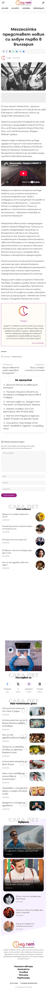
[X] (18, 687)
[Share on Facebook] (6, 51)
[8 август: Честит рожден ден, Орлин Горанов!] (8, 912)
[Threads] (40, 687)
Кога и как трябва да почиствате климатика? (13, 776)
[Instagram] (29, 687)
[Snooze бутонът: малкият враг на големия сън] (40, 529)
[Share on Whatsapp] (13, 51)
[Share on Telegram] (20, 51)
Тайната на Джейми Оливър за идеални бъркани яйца (13, 750)
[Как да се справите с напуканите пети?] (8, 926)
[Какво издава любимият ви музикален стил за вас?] (23, 875)
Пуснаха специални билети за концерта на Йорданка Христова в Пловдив (22, 395)
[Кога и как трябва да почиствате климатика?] (37, 776)
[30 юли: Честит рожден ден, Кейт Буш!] (8, 899)
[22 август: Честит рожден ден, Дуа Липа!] (40, 553)
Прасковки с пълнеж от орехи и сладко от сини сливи (14, 791)
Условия (23, 972)
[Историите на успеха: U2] (40, 541)
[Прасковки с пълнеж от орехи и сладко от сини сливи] (37, 791)
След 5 (9, 58)
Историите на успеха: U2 (14, 540)
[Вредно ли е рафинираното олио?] (40, 517)
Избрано (23, 822)
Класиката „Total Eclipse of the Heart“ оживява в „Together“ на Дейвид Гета (23, 426)
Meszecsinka (17, 357)
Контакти (24, 969)
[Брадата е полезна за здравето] (37, 805)
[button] (4, 3)
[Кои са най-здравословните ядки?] (40, 565)
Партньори (23, 978)
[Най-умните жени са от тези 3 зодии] (37, 711)
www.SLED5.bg (38, 343)
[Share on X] (9, 51)
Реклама (23, 975)
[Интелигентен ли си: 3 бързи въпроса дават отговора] (37, 723)
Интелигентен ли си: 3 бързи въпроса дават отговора (14, 723)
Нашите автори (23, 966)
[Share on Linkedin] (16, 51)
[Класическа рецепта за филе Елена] (37, 764)
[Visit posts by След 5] (3, 58)
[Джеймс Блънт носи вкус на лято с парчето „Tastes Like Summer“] (23, 841)
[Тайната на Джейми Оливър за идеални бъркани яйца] (37, 750)
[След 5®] (23, 2)
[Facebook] (7, 687)
